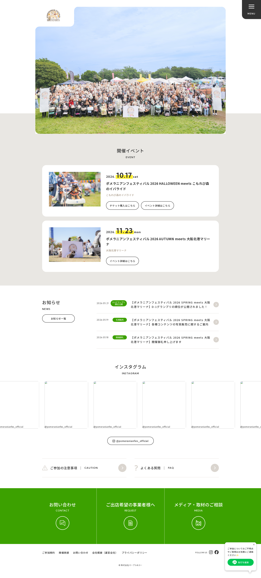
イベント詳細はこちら (157, 205)
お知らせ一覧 (58, 318)
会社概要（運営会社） (105, 552)
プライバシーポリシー (134, 552)
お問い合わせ (80, 552)
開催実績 (64, 552)
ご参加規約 (48, 552)
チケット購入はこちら (122, 205)
